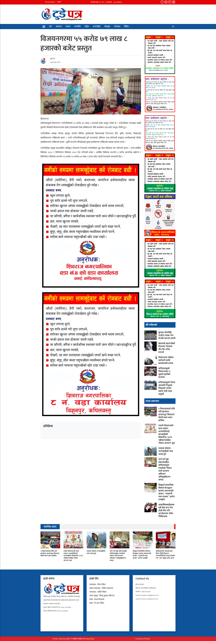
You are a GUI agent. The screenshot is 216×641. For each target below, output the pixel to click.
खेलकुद (107, 26)
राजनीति (77, 26)
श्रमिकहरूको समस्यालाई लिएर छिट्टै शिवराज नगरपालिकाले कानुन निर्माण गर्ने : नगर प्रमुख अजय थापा (165, 555)
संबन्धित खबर (50, 527)
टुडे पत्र (52, 58)
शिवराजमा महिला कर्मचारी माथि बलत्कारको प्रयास (166, 360)
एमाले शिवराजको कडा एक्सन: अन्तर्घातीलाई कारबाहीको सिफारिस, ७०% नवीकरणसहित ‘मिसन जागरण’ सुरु (166, 434)
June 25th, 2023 (55, 62)
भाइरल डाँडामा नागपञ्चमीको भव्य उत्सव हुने (165, 451)
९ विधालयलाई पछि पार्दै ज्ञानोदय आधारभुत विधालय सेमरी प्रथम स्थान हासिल (166, 414)
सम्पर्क (59, 2)
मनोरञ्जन (117, 26)
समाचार (59, 26)
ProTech (147, 639)
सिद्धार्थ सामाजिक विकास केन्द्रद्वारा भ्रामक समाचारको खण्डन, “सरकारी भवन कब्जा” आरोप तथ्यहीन (166, 492)
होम (50, 26)
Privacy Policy (50, 2)
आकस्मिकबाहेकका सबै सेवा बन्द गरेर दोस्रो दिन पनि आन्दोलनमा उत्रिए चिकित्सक (166, 510)
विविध (126, 26)
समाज (68, 26)
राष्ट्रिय (86, 26)
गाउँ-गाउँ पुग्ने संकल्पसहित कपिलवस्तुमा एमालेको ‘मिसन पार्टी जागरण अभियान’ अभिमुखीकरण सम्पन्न (165, 469)
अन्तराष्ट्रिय (96, 26)
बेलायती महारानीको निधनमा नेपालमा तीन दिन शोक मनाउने (166, 348)
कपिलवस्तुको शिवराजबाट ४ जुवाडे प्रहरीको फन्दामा (164, 373)
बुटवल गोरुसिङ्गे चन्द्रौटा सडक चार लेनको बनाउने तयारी (166, 335)
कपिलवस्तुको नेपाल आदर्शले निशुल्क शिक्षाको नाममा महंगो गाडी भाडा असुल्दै (166, 388)
